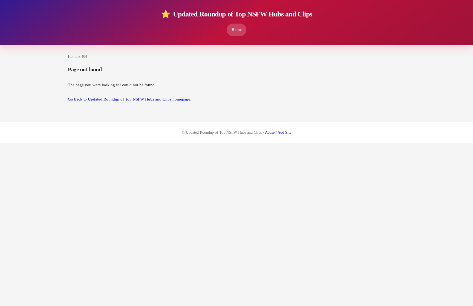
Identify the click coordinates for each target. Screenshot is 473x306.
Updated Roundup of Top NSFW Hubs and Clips (236, 14)
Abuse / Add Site (278, 132)
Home (236, 29)
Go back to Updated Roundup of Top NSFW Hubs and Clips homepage (129, 99)
